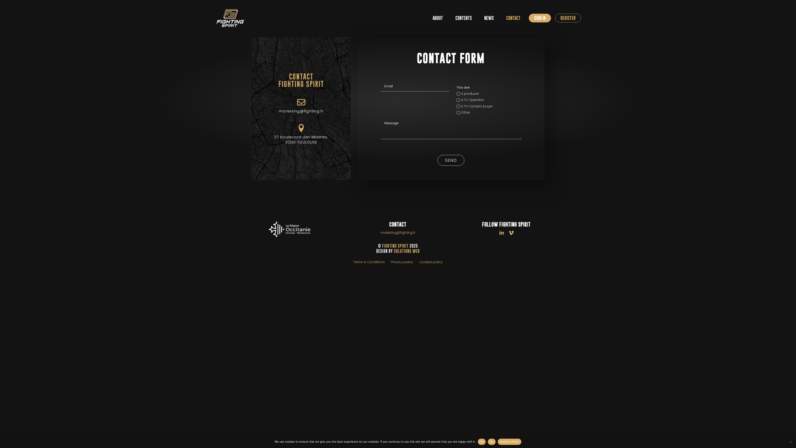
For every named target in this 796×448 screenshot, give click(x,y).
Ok (482, 441)
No (492, 441)
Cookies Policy (509, 441)
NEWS (489, 18)
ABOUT (438, 18)
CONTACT (513, 18)
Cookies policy (431, 262)
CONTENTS (463, 18)
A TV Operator (472, 100)
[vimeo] (511, 232)
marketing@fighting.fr (301, 111)
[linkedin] (501, 232)
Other (465, 112)
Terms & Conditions (369, 262)
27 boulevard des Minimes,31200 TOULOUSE (301, 139)
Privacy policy (402, 262)
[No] (791, 442)
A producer (470, 93)
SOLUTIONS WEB (407, 251)
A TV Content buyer (477, 106)
